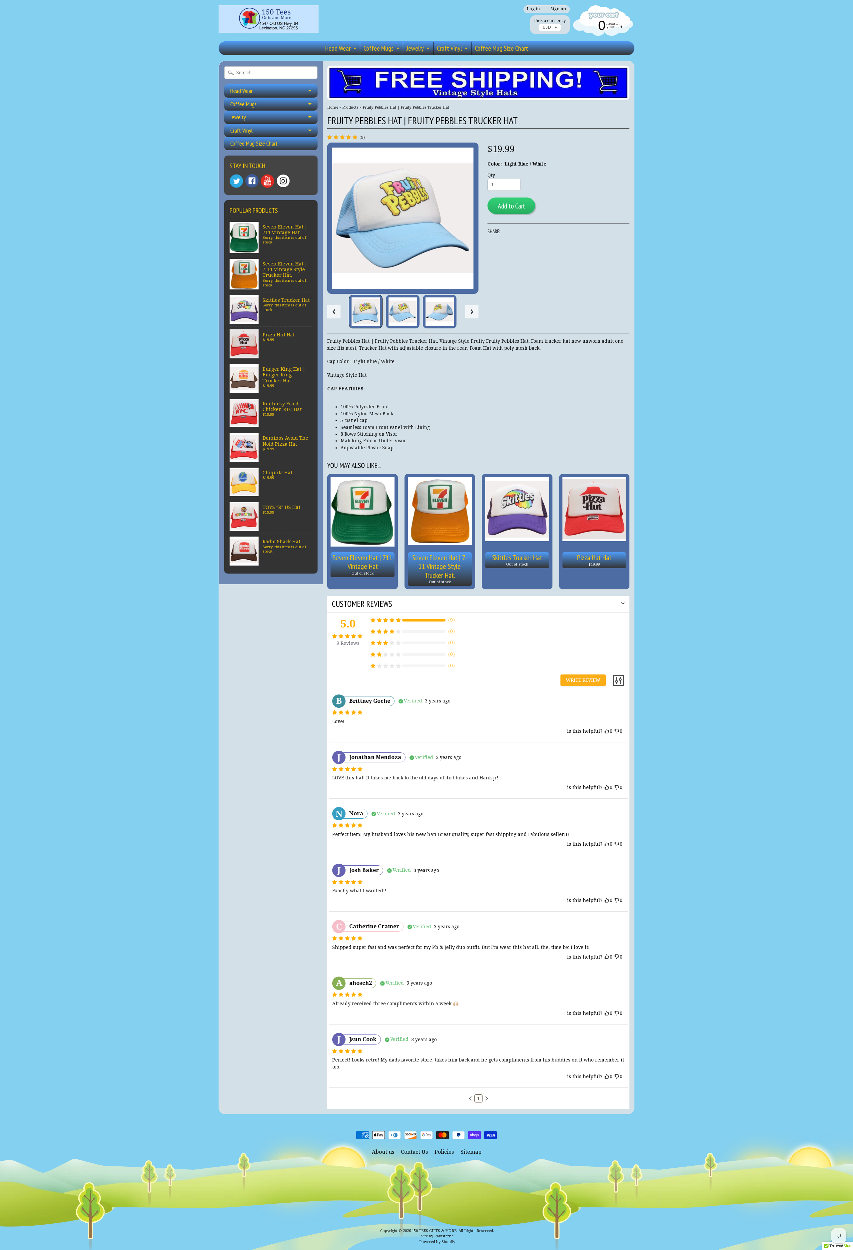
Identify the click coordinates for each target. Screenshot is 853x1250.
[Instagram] (283, 181)
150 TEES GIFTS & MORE (434, 1231)
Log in (533, 9)
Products (350, 107)
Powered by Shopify (437, 1242)
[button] (470, 1098)
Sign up (558, 9)
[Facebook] (252, 181)
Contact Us (414, 1152)
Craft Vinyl (449, 48)
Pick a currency (550, 20)
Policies (444, 1152)
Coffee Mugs (379, 48)
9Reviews (348, 643)
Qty (491, 175)
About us (383, 1152)
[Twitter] (236, 181)
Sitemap (470, 1152)
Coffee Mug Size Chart (501, 48)
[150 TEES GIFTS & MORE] (269, 23)
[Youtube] (267, 181)
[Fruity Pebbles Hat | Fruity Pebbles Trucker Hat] (366, 311)
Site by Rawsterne (437, 1236)
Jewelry (415, 48)
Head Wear (338, 48)
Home (332, 107)
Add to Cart (511, 206)
